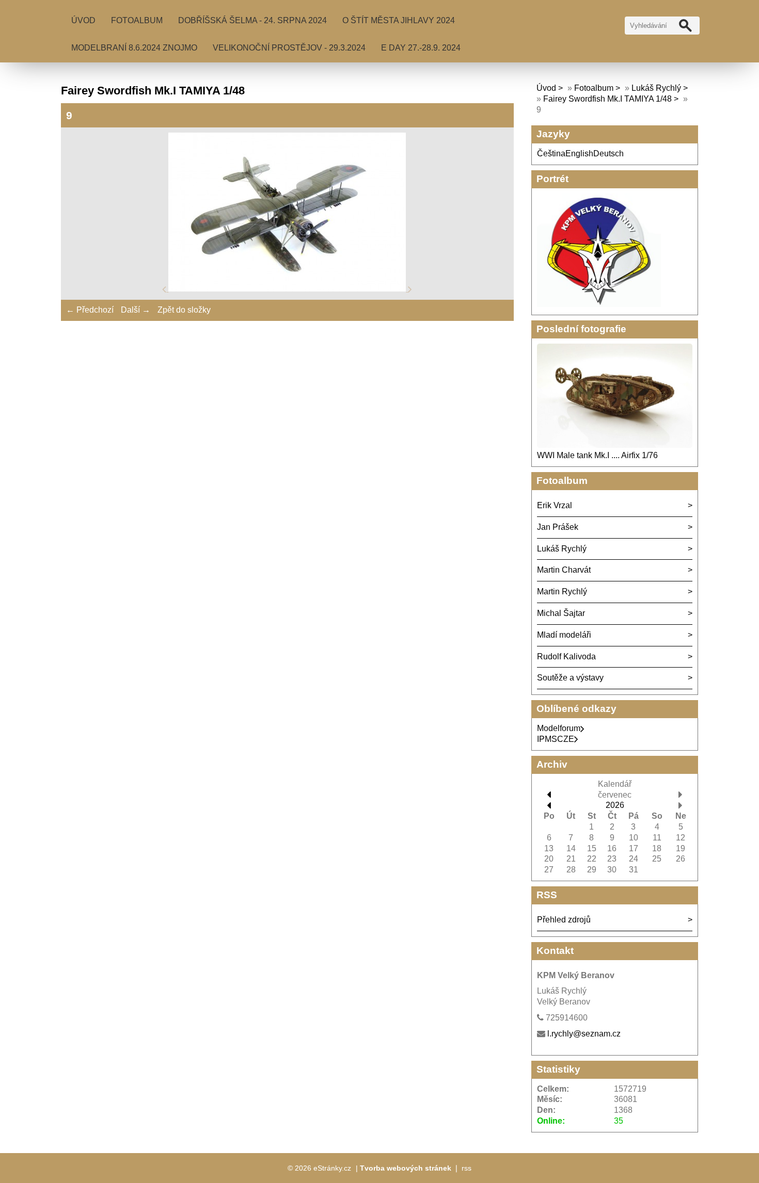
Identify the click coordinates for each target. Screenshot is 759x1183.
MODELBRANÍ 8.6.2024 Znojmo (134, 47)
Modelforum (558, 728)
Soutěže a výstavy (570, 677)
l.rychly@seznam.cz (584, 1033)
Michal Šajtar (561, 613)
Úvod (83, 20)
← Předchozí (90, 309)
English (579, 153)
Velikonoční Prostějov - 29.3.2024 (289, 47)
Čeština (551, 153)
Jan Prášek (557, 527)
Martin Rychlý (562, 591)
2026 (615, 805)
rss (466, 1168)
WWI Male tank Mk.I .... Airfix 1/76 (597, 455)
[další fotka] (410, 288)
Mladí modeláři (564, 634)
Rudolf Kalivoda (566, 656)
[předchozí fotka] (165, 288)
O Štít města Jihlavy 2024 (398, 20)
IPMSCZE (555, 739)
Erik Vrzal (554, 505)
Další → (135, 309)
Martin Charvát (564, 569)
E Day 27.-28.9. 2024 (421, 47)
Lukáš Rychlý (656, 88)
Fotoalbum (137, 20)
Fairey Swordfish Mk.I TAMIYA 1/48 (608, 98)
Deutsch (608, 153)
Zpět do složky (184, 309)
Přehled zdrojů (564, 919)
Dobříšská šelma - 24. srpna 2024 (252, 20)
